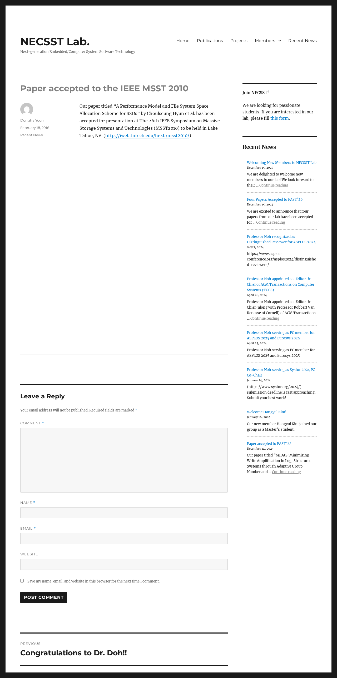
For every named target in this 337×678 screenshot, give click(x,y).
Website (29, 554)
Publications (210, 40)
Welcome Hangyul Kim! (266, 412)
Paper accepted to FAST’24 (269, 443)
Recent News (302, 40)
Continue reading (273, 185)
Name (28, 502)
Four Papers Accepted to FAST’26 (275, 199)
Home (183, 40)
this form (279, 118)
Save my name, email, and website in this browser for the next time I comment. (93, 581)
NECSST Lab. (55, 41)
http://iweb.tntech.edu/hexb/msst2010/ (147, 135)
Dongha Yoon (32, 120)
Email (28, 528)
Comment (32, 423)
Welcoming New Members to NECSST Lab (281, 162)
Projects (238, 40)
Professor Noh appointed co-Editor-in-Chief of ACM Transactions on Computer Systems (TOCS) (280, 284)
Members (265, 40)
